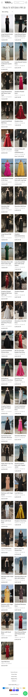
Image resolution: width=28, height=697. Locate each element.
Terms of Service (14, 672)
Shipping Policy (14, 678)
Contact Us (14, 680)
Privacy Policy (14, 674)
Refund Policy (14, 676)
